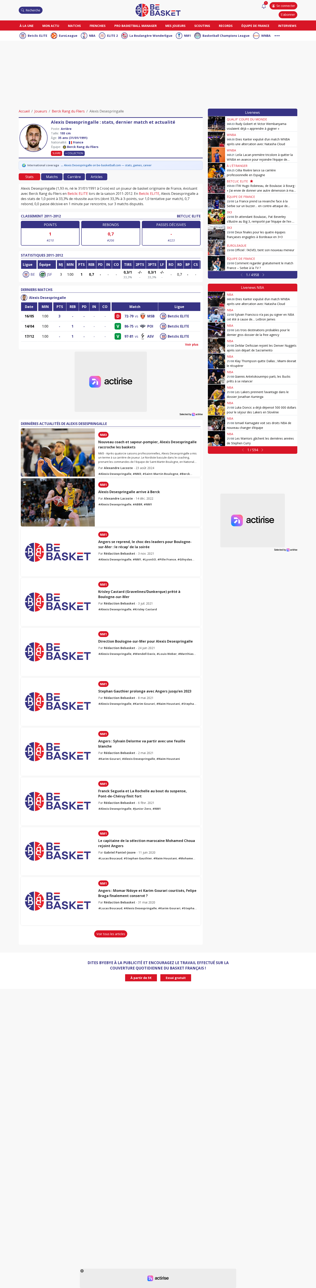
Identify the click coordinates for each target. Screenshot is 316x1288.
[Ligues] (277, 35)
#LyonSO (149, 559)
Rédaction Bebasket (119, 553)
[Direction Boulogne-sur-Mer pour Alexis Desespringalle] (58, 652)
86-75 (128, 326)
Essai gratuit (176, 978)
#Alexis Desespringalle (114, 474)
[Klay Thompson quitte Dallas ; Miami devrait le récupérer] (216, 361)
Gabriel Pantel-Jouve (120, 852)
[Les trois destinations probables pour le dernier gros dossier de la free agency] (216, 330)
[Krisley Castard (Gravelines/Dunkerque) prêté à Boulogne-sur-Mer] (58, 602)
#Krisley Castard (145, 609)
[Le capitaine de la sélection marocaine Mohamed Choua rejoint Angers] (58, 851)
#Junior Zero (142, 809)
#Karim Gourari (144, 704)
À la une (27, 26)
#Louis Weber (166, 654)
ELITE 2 (112, 36)
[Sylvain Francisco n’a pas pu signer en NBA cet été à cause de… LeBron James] (216, 314)
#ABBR (137, 504)
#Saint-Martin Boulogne (160, 474)
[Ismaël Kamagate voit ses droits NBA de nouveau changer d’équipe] (216, 423)
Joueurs (40, 111)
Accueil (24, 111)
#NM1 (148, 504)
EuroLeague (68, 36)
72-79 (128, 316)
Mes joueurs (175, 26)
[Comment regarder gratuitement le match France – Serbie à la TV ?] (216, 263)
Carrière (74, 176)
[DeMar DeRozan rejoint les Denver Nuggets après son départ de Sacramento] (216, 345)
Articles (97, 176)
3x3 (229, 212)
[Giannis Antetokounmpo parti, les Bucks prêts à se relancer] (216, 376)
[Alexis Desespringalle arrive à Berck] (58, 502)
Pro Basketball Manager (135, 26)
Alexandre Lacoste (118, 468)
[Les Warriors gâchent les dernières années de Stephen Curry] (216, 438)
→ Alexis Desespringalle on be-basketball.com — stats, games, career (106, 165)
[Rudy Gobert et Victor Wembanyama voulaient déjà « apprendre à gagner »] (216, 123)
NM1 (187, 36)
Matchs (74, 26)
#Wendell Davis (144, 654)
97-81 (128, 336)
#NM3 (137, 474)
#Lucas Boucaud (110, 858)
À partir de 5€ (141, 978)
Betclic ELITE (37, 36)
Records (226, 26)
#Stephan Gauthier (138, 858)
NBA (92, 36)
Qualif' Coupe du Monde (247, 119)
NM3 (103, 435)
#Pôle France (166, 559)
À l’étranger (237, 166)
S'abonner (288, 14)
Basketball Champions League (226, 36)
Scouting (202, 26)
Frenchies (98, 26)
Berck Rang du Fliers (68, 111)
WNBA (266, 36)
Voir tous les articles (111, 934)
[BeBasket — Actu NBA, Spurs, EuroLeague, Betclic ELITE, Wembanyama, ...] (158, 10)
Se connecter (285, 6)
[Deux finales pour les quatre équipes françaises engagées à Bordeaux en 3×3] (216, 232)
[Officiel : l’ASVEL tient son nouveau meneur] (216, 247)
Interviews (287, 26)
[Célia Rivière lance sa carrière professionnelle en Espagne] (216, 170)
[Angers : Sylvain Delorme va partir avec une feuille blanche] (58, 752)
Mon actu (50, 26)
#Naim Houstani (168, 704)
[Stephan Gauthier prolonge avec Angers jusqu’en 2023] (58, 702)
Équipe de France (255, 26)
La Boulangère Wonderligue (150, 36)
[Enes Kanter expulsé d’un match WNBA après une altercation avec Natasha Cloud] (216, 139)
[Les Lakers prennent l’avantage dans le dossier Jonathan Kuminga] (216, 392)
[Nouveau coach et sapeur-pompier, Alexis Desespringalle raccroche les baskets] (58, 452)
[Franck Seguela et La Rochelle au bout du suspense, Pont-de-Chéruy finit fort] (58, 801)
